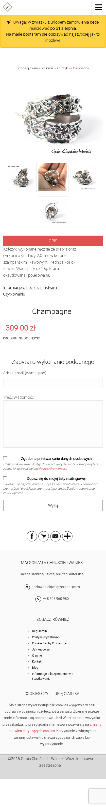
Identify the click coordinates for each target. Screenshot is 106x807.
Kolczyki (62, 68)
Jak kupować (41, 649)
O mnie (37, 655)
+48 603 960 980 (56, 599)
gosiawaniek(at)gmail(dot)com (55, 587)
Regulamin (39, 631)
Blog (35, 667)
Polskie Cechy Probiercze (49, 643)
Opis (53, 240)
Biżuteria (47, 68)
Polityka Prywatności (52, 468)
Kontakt (37, 661)
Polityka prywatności (46, 637)
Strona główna (27, 68)
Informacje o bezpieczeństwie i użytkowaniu (52, 676)
